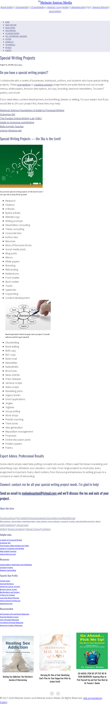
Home (7, 22)
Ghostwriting (10, 30)
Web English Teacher (12, 126)
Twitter (24, 518)
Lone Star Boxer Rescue (9, 598)
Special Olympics (7, 583)
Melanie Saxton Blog (8, 570)
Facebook (5, 518)
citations (7, 521)
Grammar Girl (7, 114)
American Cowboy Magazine (11, 625)
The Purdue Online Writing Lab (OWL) (21, 118)
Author (8, 39)
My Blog (8, 47)
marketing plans (28, 521)
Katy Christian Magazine (9, 619)
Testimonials (10, 45)
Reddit (65, 518)
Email (72, 518)
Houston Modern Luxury (9, 617)
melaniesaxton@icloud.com (39, 493)
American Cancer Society (10, 586)
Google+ (15, 518)
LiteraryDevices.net (8, 554)
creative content (43, 84)
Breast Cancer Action (8, 589)
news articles (41, 521)
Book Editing (10, 28)
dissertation (16, 521)
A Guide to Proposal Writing (11, 540)
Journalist (9, 42)
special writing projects (85, 521)
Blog (2, 521)
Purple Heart (5, 581)
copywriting (24, 84)
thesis (98, 521)
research (64, 521)
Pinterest (32, 518)
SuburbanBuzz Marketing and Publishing (16, 564)
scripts (72, 521)
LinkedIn (42, 518)
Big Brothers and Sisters (10, 592)
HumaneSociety (6, 603)
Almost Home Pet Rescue (10, 600)
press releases (54, 521)
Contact (8, 50)
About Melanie (10, 25)
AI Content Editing (12, 33)
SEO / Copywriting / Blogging (16, 36)
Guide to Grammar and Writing (17, 122)
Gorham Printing (6, 567)
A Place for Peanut (7, 595)
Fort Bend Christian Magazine (11, 622)
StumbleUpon (54, 518)
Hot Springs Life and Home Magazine (14, 614)
